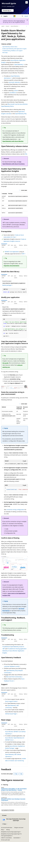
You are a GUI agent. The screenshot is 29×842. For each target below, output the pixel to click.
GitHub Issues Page (10, 714)
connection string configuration (15, 509)
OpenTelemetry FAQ (20, 113)
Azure (7, 26)
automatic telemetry (14, 82)
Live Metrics (13, 92)
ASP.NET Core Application (12, 251)
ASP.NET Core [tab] (4, 246)
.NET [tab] (9, 245)
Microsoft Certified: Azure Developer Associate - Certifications (13, 799)
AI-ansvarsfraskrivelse (6, 827)
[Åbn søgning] (22, 16)
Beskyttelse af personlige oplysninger (10, 831)
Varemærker (16, 837)
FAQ (26, 154)
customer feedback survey (11, 666)
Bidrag (8, 829)
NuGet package (6, 285)
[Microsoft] (14, 16)
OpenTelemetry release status (9, 46)
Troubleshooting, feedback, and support (12, 50)
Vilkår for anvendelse (6, 837)
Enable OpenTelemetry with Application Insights (14, 48)
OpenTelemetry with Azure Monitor (12, 141)
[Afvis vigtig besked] (26, 2)
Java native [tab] (15, 246)
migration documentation (11, 265)
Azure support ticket (11, 701)
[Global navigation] (1, 16)
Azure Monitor (14, 26)
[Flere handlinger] (26, 26)
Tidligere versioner (18, 827)
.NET (23, 254)
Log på (26, 16)
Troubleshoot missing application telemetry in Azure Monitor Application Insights (14, 651)
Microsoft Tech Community (13, 677)
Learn (2, 26)
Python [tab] (25, 245)
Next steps (5, 52)
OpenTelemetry (18, 64)
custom (16, 90)
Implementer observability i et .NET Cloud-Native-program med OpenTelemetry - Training (14, 789)
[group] (14, 204)
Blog (2, 829)
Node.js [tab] (21, 245)
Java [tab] (12, 245)
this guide (5, 363)
